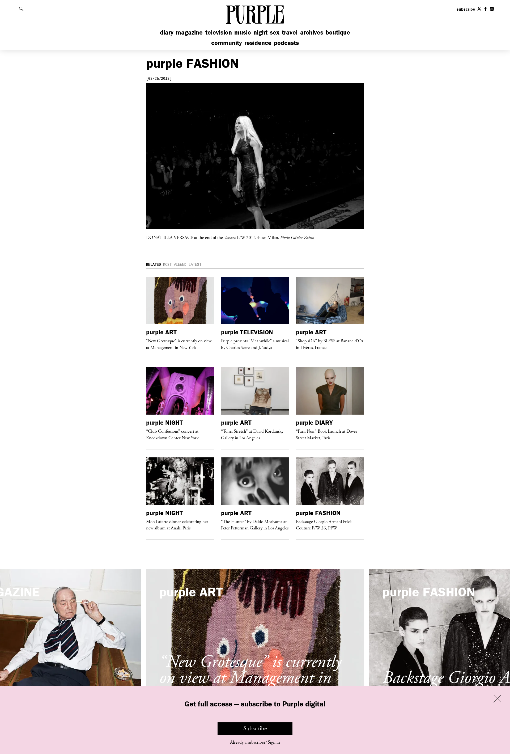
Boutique (338, 32)
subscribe (466, 9)
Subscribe (255, 728)
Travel (290, 32)
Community (226, 43)
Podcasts (286, 43)
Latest (195, 265)
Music (242, 32)
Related (153, 265)
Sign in (274, 742)
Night (260, 32)
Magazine (189, 32)
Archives (311, 32)
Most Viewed (174, 265)
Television (218, 32)
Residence (257, 43)
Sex (274, 32)
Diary (166, 32)
